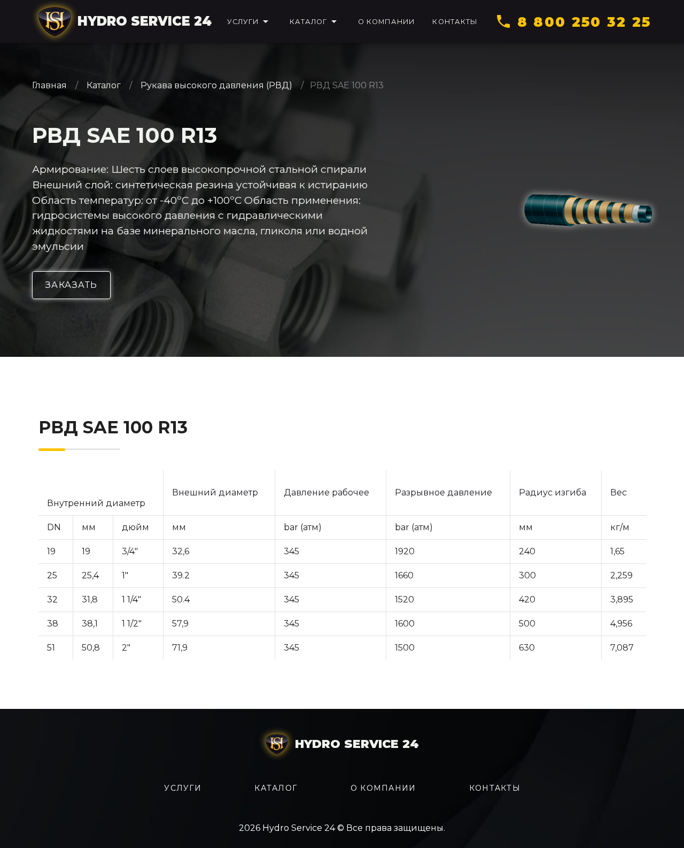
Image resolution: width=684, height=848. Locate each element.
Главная (50, 85)
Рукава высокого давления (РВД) (216, 85)
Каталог (103, 85)
